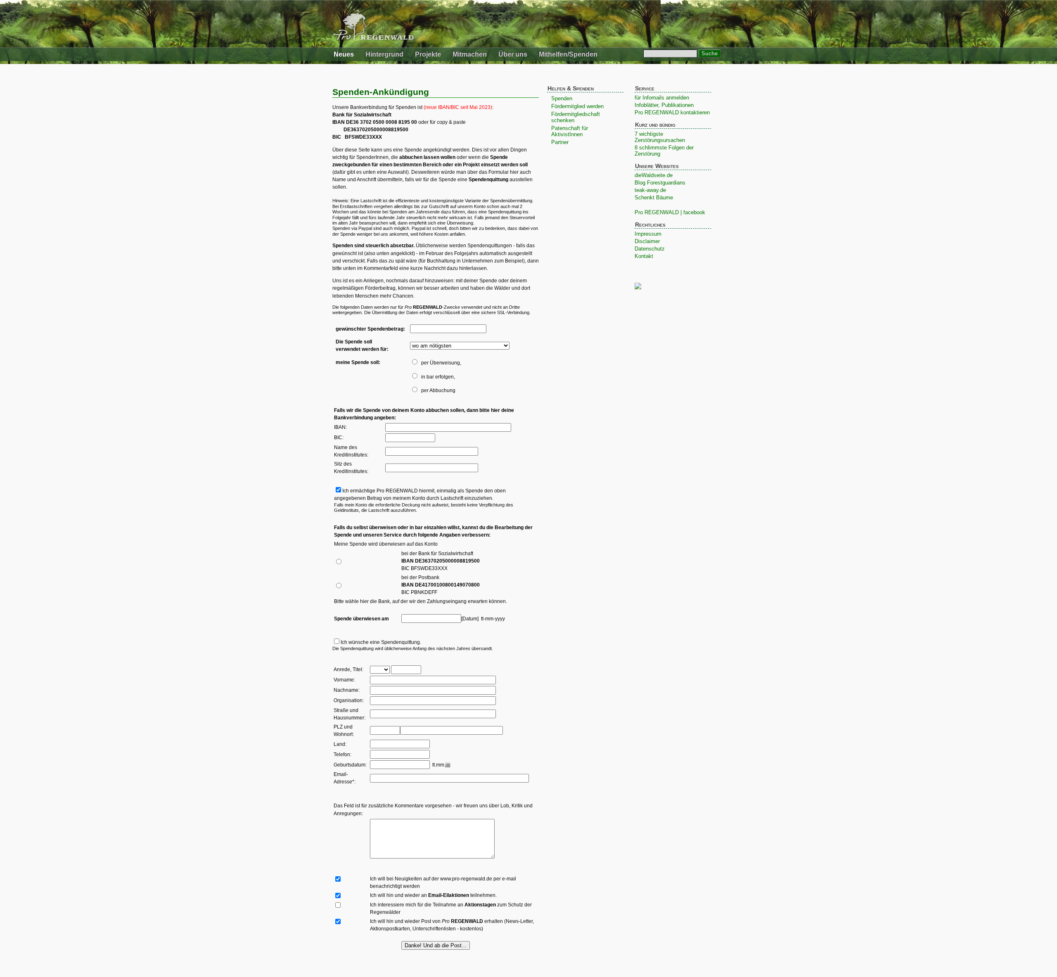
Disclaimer (647, 241)
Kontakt (644, 256)
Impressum (648, 234)
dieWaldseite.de (654, 175)
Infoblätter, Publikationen (664, 105)
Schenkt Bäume (654, 197)
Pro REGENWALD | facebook (670, 212)
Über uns (512, 54)
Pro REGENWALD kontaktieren (672, 112)
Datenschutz (650, 249)
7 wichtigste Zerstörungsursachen (660, 137)
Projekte (428, 54)
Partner (560, 142)
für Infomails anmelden (662, 98)
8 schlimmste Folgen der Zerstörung (664, 150)
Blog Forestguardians (660, 183)
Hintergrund (384, 54)
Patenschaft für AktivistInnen (569, 131)
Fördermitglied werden (577, 106)
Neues (344, 54)
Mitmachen (470, 54)
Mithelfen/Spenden (568, 54)
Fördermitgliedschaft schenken (575, 117)
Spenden (561, 98)
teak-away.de (650, 190)
